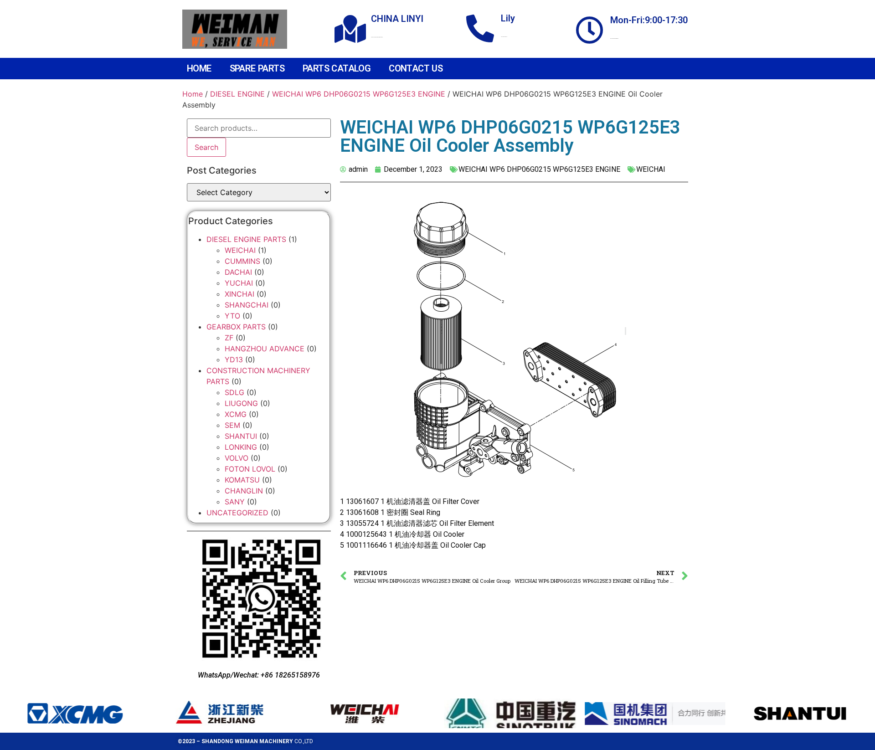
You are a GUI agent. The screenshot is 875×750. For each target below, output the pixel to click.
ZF (229, 337)
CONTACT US (416, 68)
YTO (232, 315)
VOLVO (236, 457)
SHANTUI (241, 436)
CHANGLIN (244, 490)
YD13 (234, 359)
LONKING (241, 447)
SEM (232, 425)
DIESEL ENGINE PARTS (246, 239)
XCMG (236, 414)
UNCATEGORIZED (237, 512)
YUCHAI (239, 283)
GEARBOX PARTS (236, 326)
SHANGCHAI (246, 304)
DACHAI (238, 272)
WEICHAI (240, 250)
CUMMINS (242, 261)
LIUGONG (241, 403)
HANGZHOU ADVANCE (264, 348)
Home (192, 93)
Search (206, 147)
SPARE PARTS (257, 68)
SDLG (234, 392)
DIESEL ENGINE (237, 93)
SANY (235, 501)
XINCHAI (239, 293)
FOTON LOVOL (250, 468)
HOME (199, 68)
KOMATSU (242, 479)
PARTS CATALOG (337, 68)
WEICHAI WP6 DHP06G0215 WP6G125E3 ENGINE (358, 93)
